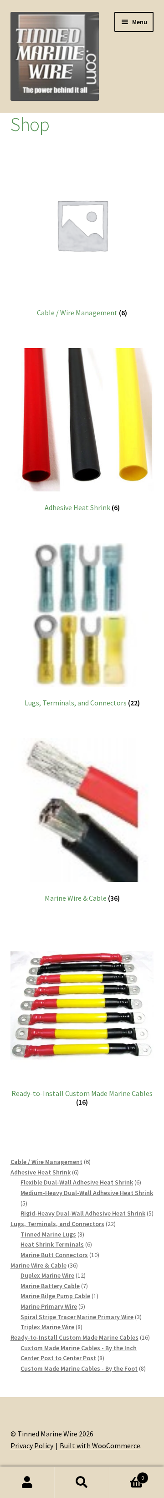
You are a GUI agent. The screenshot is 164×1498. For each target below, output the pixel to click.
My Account (27, 1482)
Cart (126, 1474)
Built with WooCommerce (100, 1445)
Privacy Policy (31, 1445)
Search (82, 1482)
